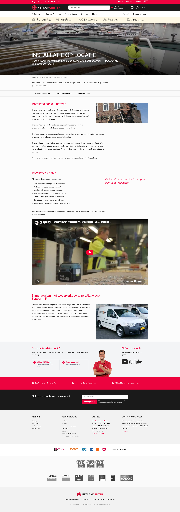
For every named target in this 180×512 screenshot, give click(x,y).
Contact (138, 2)
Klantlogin (35, 421)
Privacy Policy (85, 499)
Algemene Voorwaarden (72, 499)
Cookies (94, 499)
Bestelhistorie (36, 426)
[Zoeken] (107, 8)
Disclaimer (101, 499)
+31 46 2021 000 (56, 2)
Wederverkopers (67, 431)
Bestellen (65, 421)
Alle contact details (98, 433)
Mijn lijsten (35, 423)
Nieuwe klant (36, 428)
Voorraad (65, 428)
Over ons (129, 2)
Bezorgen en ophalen (69, 426)
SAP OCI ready (111, 499)
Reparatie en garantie (69, 433)
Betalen (64, 423)
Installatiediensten (42, 93)
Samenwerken (84, 93)
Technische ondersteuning (70, 436)
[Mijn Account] (137, 8)
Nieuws (120, 2)
